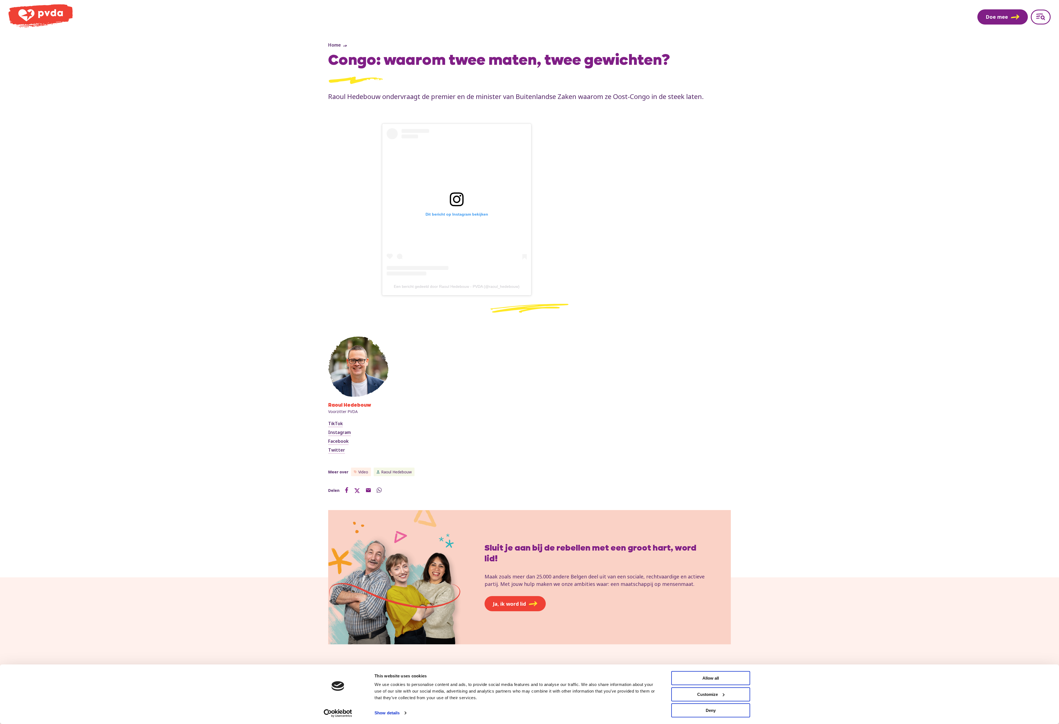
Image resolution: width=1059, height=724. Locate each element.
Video (363, 471)
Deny (711, 710)
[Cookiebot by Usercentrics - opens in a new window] (338, 713)
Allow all (710, 678)
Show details (387, 712)
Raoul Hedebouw (396, 471)
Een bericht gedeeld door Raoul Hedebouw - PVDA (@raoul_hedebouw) (457, 286)
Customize (707, 694)
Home (334, 45)
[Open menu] (1041, 17)
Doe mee (997, 17)
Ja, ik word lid (509, 603)
